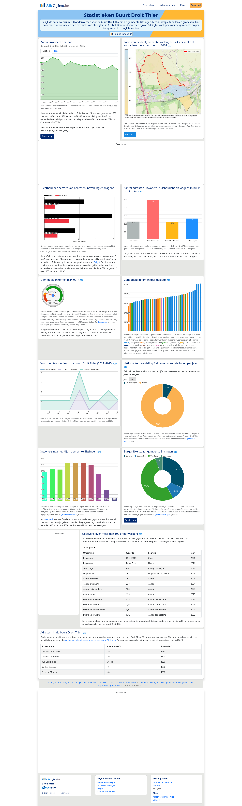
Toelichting (47, 136)
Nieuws (156, 785)
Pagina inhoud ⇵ (122, 33)
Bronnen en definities (163, 782)
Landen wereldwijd (106, 791)
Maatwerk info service (163, 796)
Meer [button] (182, 5)
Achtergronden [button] (167, 5)
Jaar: (126, 379)
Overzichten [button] (149, 5)
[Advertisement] (121, 165)
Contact (156, 799)
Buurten (129, 134)
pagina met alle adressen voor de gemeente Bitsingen (90, 640)
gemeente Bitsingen (69, 514)
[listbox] (132, 379)
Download (196, 5)
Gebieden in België (106, 782)
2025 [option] (132, 379)
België (97, 262)
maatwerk (48, 519)
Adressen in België (106, 785)
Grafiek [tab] (46, 50)
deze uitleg (102, 322)
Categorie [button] (89, 547)
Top (145, 685)
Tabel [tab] (56, 50)
